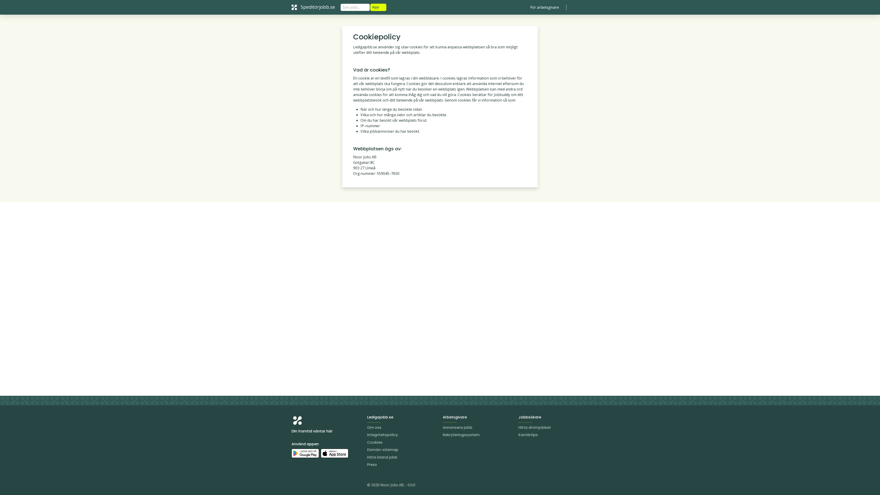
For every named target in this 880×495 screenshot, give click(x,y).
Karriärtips (528, 434)
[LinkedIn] (304, 486)
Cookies (374, 442)
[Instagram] (295, 486)
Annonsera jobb (457, 427)
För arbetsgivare (544, 7)
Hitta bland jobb (382, 457)
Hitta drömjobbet (534, 427)
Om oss (374, 427)
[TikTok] (322, 486)
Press (372, 464)
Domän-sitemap (382, 449)
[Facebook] (313, 486)
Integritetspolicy (382, 434)
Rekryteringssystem (461, 434)
